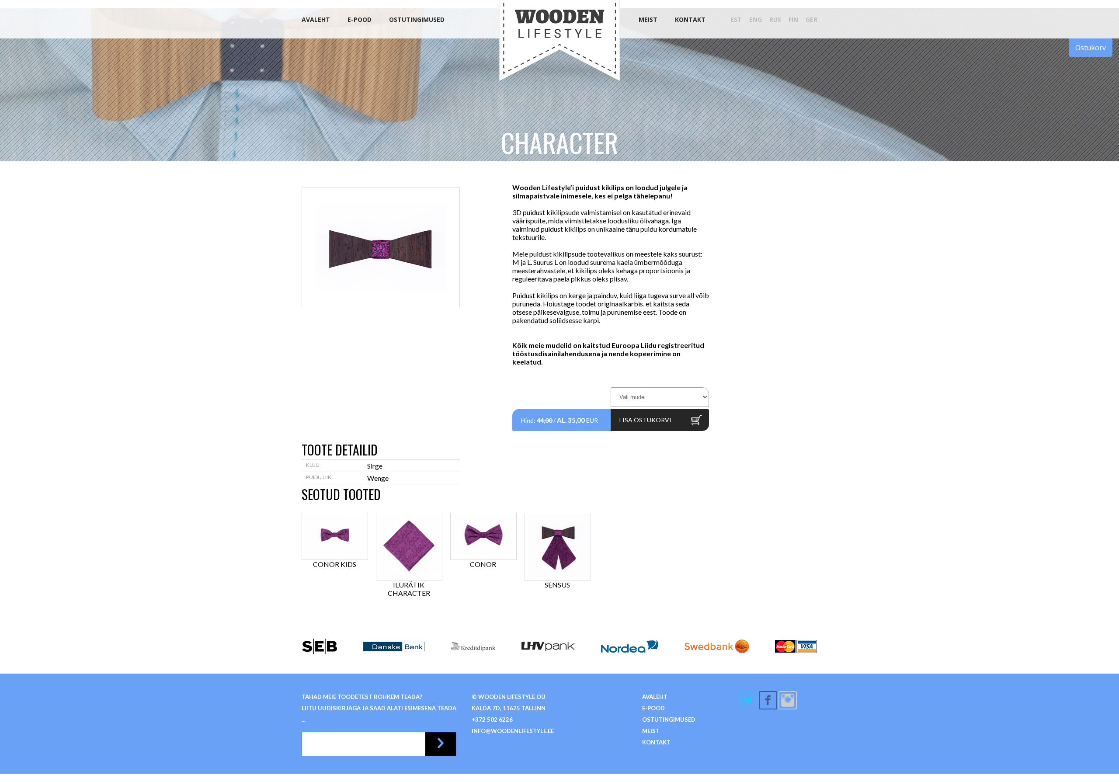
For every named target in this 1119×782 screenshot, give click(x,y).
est (736, 19)
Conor (483, 564)
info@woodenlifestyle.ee (513, 730)
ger (811, 19)
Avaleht (316, 19)
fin (793, 19)
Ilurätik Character (409, 588)
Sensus (557, 584)
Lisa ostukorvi (645, 420)
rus (775, 19)
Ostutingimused (417, 19)
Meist (648, 19)
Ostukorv (1090, 47)
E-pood (360, 19)
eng (755, 19)
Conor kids (334, 564)
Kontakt (690, 19)
